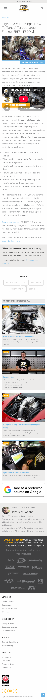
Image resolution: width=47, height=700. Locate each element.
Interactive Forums (9, 608)
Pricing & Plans (8, 624)
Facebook (12, 282)
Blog (9, 18)
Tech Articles (7, 605)
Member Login (24, 2)
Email (32, 289)
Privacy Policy (7, 645)
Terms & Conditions (10, 642)
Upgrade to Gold (8, 630)
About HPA (6, 657)
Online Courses (8, 602)
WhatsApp (17, 289)
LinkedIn (36, 282)
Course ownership (10, 222)
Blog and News (8, 664)
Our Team (6, 661)
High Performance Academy (24, 8)
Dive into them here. (11, 241)
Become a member (10, 627)
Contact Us (6, 667)
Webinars (5, 612)
